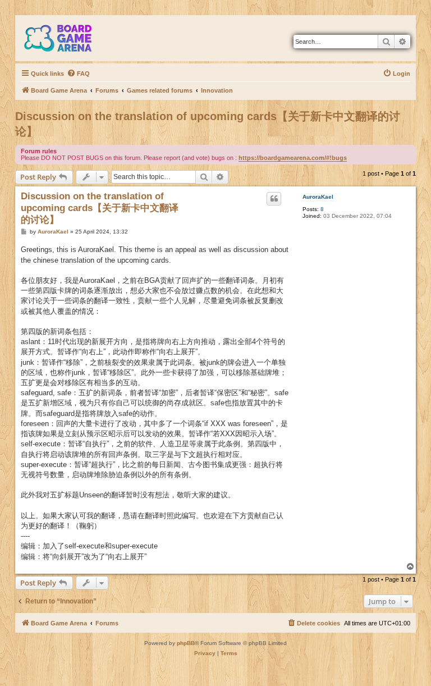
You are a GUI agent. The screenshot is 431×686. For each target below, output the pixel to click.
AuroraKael (317, 197)
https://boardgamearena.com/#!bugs (293, 157)
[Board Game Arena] (66, 38)
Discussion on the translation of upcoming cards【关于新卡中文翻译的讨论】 (207, 124)
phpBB (186, 643)
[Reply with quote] (274, 198)
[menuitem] (78, 73)
